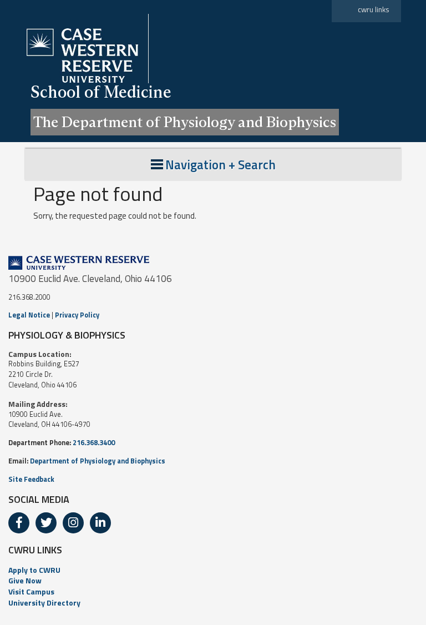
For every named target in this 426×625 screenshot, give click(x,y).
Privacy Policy (77, 315)
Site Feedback (31, 479)
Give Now (25, 580)
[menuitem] (213, 570)
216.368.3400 (94, 442)
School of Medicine (101, 92)
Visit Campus (31, 591)
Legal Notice (29, 315)
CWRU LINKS (35, 549)
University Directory (44, 602)
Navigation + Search (220, 164)
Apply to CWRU (34, 570)
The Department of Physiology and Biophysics (184, 122)
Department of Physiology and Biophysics (97, 461)
